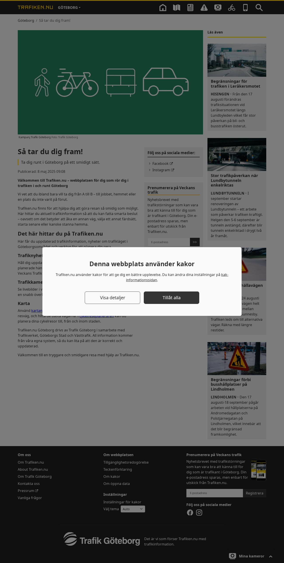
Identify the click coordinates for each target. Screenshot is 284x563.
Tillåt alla (172, 298)
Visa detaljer (112, 298)
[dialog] (142, 281)
